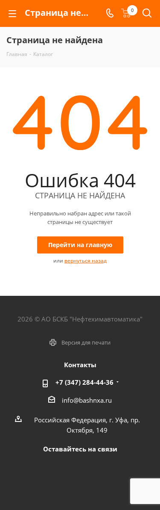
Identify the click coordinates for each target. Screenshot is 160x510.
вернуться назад (85, 260)
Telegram (88, 468)
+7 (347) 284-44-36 (84, 382)
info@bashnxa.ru (87, 400)
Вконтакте (67, 468)
